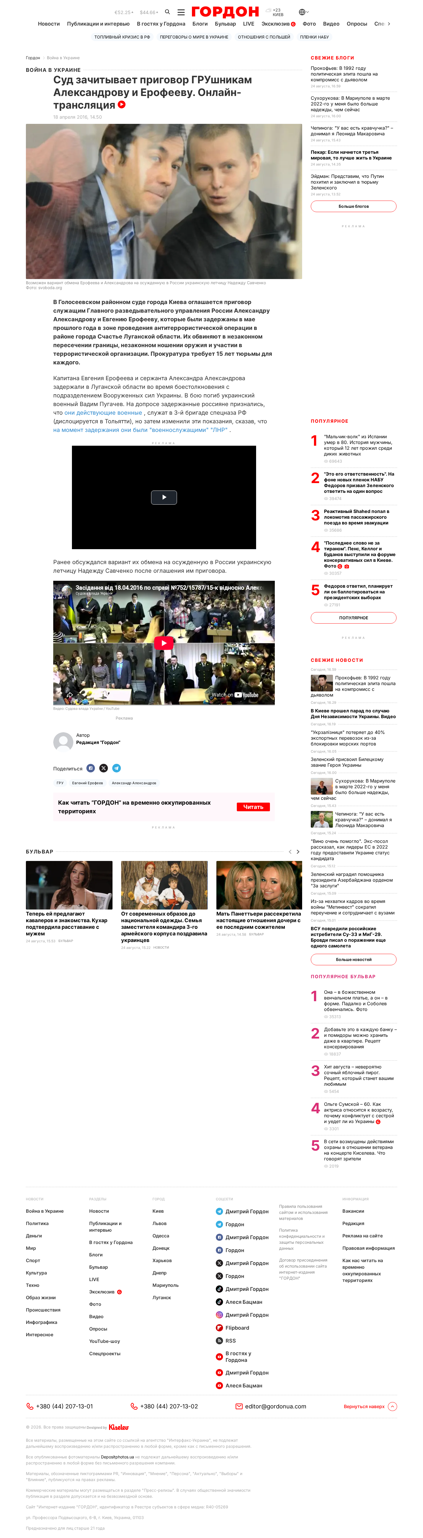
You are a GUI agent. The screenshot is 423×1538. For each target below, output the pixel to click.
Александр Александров (134, 783)
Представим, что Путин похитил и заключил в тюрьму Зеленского (347, 182)
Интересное (39, 1334)
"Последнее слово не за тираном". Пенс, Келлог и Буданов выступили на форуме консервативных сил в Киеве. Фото (360, 554)
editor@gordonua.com (275, 1406)
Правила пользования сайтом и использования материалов (303, 1212)
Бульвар (225, 24)
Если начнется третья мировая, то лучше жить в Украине (352, 155)
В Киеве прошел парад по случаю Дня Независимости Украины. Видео (354, 713)
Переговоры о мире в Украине (194, 36)
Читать (253, 806)
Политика (37, 1223)
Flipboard (237, 1328)
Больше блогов (354, 206)
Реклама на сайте (362, 1236)
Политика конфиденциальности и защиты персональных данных (302, 1239)
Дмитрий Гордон (247, 1211)
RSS (231, 1341)
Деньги (34, 1236)
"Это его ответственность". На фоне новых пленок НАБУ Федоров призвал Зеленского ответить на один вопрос (359, 482)
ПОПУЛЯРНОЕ (330, 421)
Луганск (162, 1297)
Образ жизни (41, 1297)
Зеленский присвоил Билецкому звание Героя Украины (347, 762)
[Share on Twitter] (103, 768)
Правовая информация (368, 1248)
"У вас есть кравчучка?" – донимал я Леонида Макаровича (352, 131)
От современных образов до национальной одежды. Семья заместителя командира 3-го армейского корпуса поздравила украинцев (164, 927)
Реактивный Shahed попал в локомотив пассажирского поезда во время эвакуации (357, 517)
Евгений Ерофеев (87, 783)
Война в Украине (63, 57)
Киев (158, 1211)
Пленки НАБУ (314, 36)
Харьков (162, 1260)
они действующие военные (103, 412)
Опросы (357, 24)
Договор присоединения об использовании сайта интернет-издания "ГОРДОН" (303, 1269)
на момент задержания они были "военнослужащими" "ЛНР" (140, 429)
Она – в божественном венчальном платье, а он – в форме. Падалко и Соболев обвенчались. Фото (356, 1000)
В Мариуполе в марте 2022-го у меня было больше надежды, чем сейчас (350, 103)
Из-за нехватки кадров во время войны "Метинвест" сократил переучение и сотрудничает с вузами (353, 907)
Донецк (161, 1248)
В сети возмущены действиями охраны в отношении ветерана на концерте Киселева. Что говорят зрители (359, 1150)
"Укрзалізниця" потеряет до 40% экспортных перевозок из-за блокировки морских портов (348, 738)
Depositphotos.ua (117, 1456)
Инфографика (41, 1322)
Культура (36, 1273)
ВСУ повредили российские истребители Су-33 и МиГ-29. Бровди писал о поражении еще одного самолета (348, 937)
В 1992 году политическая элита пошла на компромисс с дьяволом (344, 73)
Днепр (160, 1273)
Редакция (353, 1223)
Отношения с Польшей (264, 36)
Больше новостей (353, 959)
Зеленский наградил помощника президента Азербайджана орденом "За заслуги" (352, 880)
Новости (49, 24)
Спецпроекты (105, 1353)
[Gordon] (225, 12)
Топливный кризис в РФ (122, 36)
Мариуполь (166, 1285)
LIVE (248, 24)
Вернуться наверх (364, 1406)
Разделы (97, 1199)
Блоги (200, 24)
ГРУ (60, 783)
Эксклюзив (276, 24)
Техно (32, 1285)
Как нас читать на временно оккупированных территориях (362, 1270)
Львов (160, 1223)
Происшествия (43, 1310)
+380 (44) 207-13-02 (169, 1406)
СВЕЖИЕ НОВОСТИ (337, 660)
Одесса (161, 1236)
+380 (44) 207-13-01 (64, 1406)
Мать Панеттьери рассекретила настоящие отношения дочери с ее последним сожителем (258, 920)
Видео (331, 24)
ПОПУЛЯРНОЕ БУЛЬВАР (343, 976)
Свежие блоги (332, 58)
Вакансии (353, 1211)
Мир (31, 1248)
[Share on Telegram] (116, 768)
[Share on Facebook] (90, 768)
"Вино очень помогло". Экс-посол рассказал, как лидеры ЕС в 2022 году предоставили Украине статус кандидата (350, 849)
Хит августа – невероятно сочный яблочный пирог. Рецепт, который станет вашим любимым (359, 1075)
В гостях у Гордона (161, 24)
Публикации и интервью (98, 24)
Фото (309, 24)
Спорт (33, 1260)
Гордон (33, 57)
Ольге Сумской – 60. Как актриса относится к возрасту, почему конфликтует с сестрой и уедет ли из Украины (359, 1112)
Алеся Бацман (244, 1302)
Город (159, 1199)
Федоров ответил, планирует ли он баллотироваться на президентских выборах (358, 591)
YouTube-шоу (104, 1341)
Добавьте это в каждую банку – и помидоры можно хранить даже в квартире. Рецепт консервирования (360, 1037)
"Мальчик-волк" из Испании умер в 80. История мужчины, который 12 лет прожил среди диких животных (358, 445)
